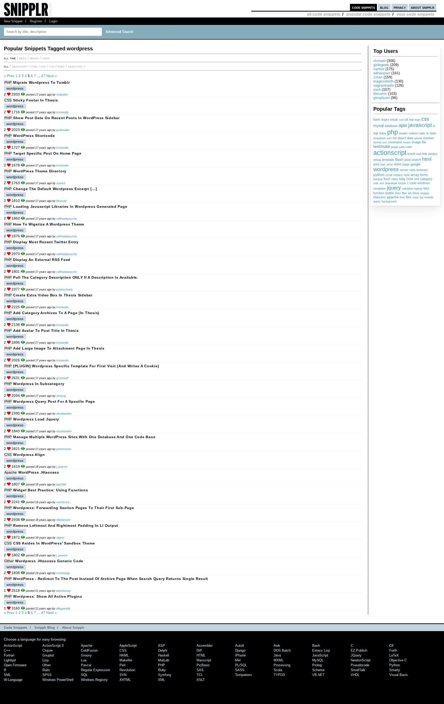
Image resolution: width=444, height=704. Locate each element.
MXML (278, 660)
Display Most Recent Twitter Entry (46, 242)
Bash (399, 159)
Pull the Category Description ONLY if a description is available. (75, 277)
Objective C (76, 66)
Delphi (162, 650)
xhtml (397, 164)
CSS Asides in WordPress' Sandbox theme (54, 543)
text (426, 188)
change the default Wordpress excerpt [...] (55, 189)
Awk (277, 645)
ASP (161, 645)
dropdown (379, 138)
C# (391, 645)
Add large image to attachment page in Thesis (59, 348)
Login (53, 21)
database (391, 126)
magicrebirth (383, 81)
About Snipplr (73, 628)
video (394, 179)
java (407, 160)
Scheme (318, 670)
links (398, 193)
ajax (403, 125)
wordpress (386, 169)
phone (418, 138)
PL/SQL (241, 665)
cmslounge (63, 573)
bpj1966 (61, 484)
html (426, 159)
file (424, 142)
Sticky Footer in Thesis (35, 100)
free (402, 197)
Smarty (394, 670)
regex (385, 119)
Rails (46, 670)
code (413, 183)
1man (378, 77)
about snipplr (422, 7)
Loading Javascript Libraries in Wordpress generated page (70, 206)
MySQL (317, 660)
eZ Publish (359, 650)
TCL (200, 675)
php (392, 132)
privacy (400, 7)
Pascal (86, 665)
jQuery (356, 655)
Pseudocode (360, 665)
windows (424, 183)
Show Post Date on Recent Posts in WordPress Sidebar (66, 118)
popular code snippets (368, 14)
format (377, 142)
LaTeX (394, 655)
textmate (381, 146)
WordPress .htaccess (38, 472)
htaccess (379, 197)
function (378, 193)
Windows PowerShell (57, 680)
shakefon (62, 94)
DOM (409, 179)
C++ (7, 650)
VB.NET (318, 675)
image (416, 142)
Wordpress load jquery (36, 419)
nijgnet (60, 537)
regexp (418, 188)
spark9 (60, 183)
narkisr (378, 69)
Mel (237, 660)
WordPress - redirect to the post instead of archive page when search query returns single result (110, 579)
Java (277, 655)
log (421, 197)
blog (384, 7)
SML (7, 675)
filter (404, 193)
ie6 (410, 193)
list (394, 138)
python (378, 175)
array (415, 175)
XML (161, 680)
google (415, 164)
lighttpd (10, 660)
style (407, 174)
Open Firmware (15, 665)
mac (383, 164)
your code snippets (415, 14)
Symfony (164, 675)
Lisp (45, 660)
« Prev (9, 76)
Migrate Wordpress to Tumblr (41, 82)
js (434, 126)
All (6, 66)
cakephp (407, 188)
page (406, 164)
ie (427, 133)
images (424, 193)
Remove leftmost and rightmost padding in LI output (65, 525)
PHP (43, 66)
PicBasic (203, 665)
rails (412, 170)
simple (402, 183)
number (428, 138)
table (422, 133)
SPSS (47, 675)
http (411, 119)
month (34, 58)
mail (418, 153)
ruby (402, 179)
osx (382, 183)
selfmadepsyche (66, 218)
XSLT (201, 680)
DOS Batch (282, 650)
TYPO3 (279, 675)
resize (407, 142)
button (389, 193)
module (428, 197)
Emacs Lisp (321, 650)
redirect (413, 133)
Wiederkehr (63, 519)
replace (398, 174)
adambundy (63, 590)
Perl (122, 665)
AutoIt (239, 645)
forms (424, 174)
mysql (378, 126)
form (376, 119)
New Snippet (13, 21)
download (391, 183)
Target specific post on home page (47, 153)
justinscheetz (64, 289)
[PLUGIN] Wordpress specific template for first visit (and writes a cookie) (86, 366)
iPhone (240, 655)
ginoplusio (381, 98)
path (402, 146)
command (395, 142)
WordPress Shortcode (34, 136)
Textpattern (243, 675)
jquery (394, 188)
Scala (278, 670)
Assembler (204, 645)
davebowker (64, 413)
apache (393, 197)
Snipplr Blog (44, 628)
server (404, 170)
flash (387, 179)
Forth (393, 650)
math (409, 146)
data (433, 133)
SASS (239, 670)
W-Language (13, 680)
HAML (124, 655)
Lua (83, 660)
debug (377, 159)
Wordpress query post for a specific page (54, 401)
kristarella (62, 112)
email (394, 119)
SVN (122, 675)
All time (10, 58)
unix (375, 183)
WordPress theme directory (40, 171)
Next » (51, 76)
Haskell (163, 655)
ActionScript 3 (52, 645)
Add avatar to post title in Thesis (46, 330)
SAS (200, 670)
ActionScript (13, 645)
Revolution (127, 670)
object (401, 138)
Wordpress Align (29, 455)
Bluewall (61, 200)
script (388, 174)
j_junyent (61, 466)
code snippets (363, 7)
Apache (10, 472)
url (406, 119)
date (410, 138)
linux (416, 193)
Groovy (86, 655)
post (376, 164)
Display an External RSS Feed (41, 260)
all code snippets (323, 14)
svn (384, 142)
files (408, 197)
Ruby (61, 66)
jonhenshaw (63, 448)
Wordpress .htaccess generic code (49, 561)
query (377, 201)
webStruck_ (63, 502)
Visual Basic (398, 675)
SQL (84, 675)
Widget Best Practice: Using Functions (50, 490)
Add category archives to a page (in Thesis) (56, 313)
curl (401, 119)
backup (378, 179)
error (390, 164)
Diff (199, 650)
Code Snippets (15, 628)
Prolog (317, 665)
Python (394, 665)
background (389, 201)
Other (9, 561)
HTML (34, 66)
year (45, 58)
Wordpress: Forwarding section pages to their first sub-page (73, 508)
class (382, 133)
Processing (282, 665)
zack (377, 89)
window (432, 153)
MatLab (163, 660)
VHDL (355, 675)
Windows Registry (94, 680)
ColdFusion (89, 650)
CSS (51, 66)
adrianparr (381, 73)
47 (43, 76)
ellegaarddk (63, 608)
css (425, 119)
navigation (379, 188)
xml (416, 179)
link (424, 153)
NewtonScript (361, 660)
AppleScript (128, 645)
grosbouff (62, 378)
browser (422, 170)
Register (36, 21)
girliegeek (381, 65)
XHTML (125, 680)
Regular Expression (95, 670)
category (426, 179)
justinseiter (63, 130)
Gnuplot (48, 655)
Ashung (61, 395)
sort (389, 138)
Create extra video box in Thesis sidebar (52, 295)
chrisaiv (379, 61)
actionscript (389, 152)
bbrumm (380, 93)
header (403, 133)
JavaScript (19, 66)
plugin (394, 146)
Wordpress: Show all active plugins (47, 596)
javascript (420, 125)
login (417, 119)
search (416, 160)
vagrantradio (383, 85)
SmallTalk (358, 670)
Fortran (9, 655)
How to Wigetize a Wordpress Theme (48, 224)
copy (415, 197)
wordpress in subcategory (38, 384)
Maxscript (204, 660)
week (23, 58)
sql (375, 133)
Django (240, 650)
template (388, 160)
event (411, 153)
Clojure (47, 650)
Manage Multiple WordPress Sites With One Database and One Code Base (84, 437)
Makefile (125, 660)
